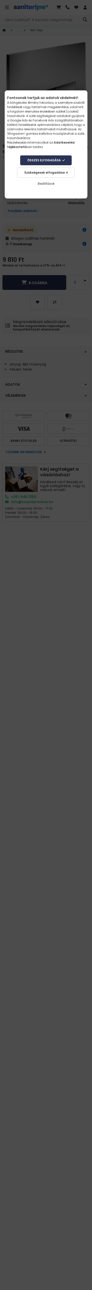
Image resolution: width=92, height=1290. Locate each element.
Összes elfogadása (44, 160)
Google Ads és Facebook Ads (32, 120)
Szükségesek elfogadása (44, 172)
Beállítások (46, 184)
